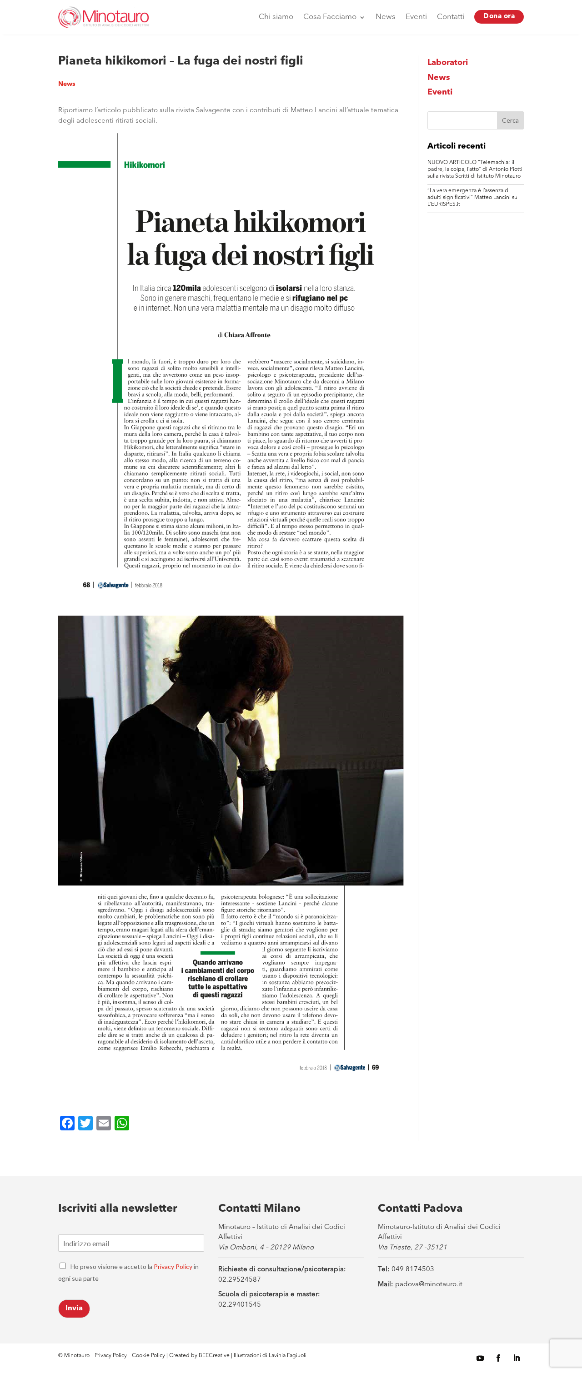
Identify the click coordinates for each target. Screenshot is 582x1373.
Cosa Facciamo (329, 17)
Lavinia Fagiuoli (287, 1355)
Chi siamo (276, 17)
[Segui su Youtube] (480, 1358)
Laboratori (447, 63)
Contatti (450, 17)
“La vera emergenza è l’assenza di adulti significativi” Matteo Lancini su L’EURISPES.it (472, 197)
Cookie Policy (149, 1355)
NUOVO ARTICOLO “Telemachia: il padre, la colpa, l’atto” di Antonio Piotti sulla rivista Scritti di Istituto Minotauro (474, 169)
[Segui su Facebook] (498, 1358)
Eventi (416, 17)
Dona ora (499, 16)
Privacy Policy (173, 1266)
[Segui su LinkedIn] (516, 1358)
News (386, 17)
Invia (74, 1308)
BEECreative (213, 1355)
